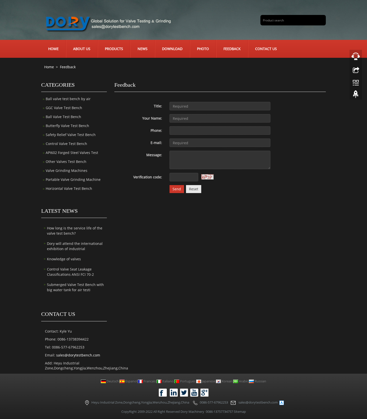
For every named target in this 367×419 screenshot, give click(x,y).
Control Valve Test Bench (66, 143)
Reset (193, 189)
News (143, 48)
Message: (154, 154)
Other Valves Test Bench (66, 161)
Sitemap (240, 411)
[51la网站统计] (281, 402)
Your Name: (152, 118)
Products (114, 48)
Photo (203, 48)
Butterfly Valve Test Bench (67, 125)
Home (53, 48)
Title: (158, 106)
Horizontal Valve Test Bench (69, 188)
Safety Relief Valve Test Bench (71, 134)
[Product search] (320, 20)
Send (177, 189)
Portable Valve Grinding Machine (73, 179)
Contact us (266, 48)
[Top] (356, 95)
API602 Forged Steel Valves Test (72, 152)
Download (172, 48)
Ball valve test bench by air (68, 98)
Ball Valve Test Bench (63, 116)
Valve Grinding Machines (66, 170)
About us (81, 48)
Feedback (232, 48)
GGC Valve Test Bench (64, 107)
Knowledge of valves (64, 259)
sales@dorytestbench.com (78, 355)
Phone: (156, 130)
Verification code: (147, 177)
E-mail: (156, 142)
